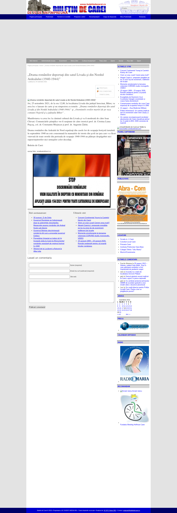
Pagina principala (36, 17)
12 (127, 306)
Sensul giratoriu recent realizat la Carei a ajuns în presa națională (134, 277)
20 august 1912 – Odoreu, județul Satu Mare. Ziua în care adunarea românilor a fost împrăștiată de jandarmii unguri (133, 266)
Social (121, 61)
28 (131, 310)
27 (129, 310)
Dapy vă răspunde (109, 17)
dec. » (128, 314)
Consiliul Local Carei (128, 242)
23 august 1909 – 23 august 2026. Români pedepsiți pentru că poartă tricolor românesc (92, 243)
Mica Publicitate (125, 17)
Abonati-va (142, 5)
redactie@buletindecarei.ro (131, 510)
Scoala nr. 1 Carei (127, 239)
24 (123, 310)
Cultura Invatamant (88, 61)
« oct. (119, 314)
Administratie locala (48, 61)
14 (131, 306)
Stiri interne (34, 61)
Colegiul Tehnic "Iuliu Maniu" (131, 250)
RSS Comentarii (105, 91)
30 (120, 312)
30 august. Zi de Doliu (42, 217)
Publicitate (49, 17)
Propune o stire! (79, 17)
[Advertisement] (88, 39)
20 (129, 308)
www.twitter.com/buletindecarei (130, 129)
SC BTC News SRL (110, 510)
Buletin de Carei (59, 7)
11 (125, 306)
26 (127, 310)
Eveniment (63, 61)
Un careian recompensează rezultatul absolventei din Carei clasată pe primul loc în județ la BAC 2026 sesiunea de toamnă (134, 120)
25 (125, 310)
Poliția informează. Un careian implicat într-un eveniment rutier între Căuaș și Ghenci (134, 112)
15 (118, 308)
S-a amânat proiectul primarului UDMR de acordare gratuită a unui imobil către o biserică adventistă (134, 283)
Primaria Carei (125, 244)
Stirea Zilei (74, 61)
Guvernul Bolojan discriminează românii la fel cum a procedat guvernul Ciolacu (49, 233)
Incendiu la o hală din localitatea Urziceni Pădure (131, 273)
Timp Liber (103, 61)
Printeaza (103, 88)
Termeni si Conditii (63, 17)
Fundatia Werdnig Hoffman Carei (132, 425)
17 (123, 308)
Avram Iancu (137, 391)
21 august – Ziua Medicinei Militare (133, 108)
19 (127, 308)
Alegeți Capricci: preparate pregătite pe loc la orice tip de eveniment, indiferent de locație (92, 228)
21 (131, 308)
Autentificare (134, 5)
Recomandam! (94, 17)
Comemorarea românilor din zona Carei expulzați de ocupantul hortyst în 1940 (134, 104)
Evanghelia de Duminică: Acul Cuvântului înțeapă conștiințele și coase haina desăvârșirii (132, 99)
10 (123, 306)
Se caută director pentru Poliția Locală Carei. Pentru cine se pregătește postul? (134, 289)
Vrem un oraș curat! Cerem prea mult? (93, 223)
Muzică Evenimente (127, 252)
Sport (139, 61)
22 (118, 310)
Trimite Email (104, 94)
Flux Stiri (130, 61)
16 (120, 308)
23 (120, 310)
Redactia (142, 17)
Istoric (41, 65)
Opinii (113, 61)
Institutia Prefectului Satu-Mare (132, 247)
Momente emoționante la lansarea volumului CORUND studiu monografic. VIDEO (94, 235)
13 (129, 306)
